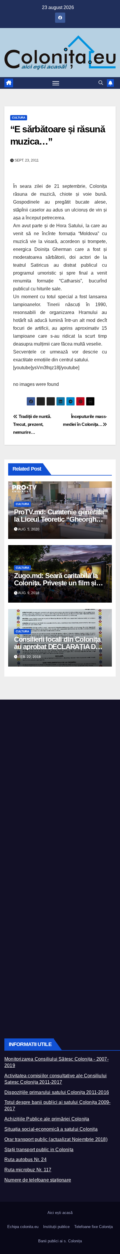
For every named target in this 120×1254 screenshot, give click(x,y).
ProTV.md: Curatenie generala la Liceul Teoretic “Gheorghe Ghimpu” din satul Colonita (59, 519)
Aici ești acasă (60, 1212)
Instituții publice (56, 1226)
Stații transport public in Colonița (38, 1149)
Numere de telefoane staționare (37, 1179)
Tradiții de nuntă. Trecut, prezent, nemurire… (32, 424)
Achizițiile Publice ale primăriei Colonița (46, 1118)
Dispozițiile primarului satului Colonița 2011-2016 (56, 1092)
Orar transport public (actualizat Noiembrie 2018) (55, 1139)
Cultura (18, 117)
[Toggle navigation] (56, 83)
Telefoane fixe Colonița (93, 1226)
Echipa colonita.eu (22, 1226)
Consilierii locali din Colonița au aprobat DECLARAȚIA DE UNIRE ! (57, 646)
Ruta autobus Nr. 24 (25, 1159)
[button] (100, 82)
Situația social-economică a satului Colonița (51, 1129)
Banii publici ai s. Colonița (60, 1241)
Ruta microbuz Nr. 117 (27, 1169)
